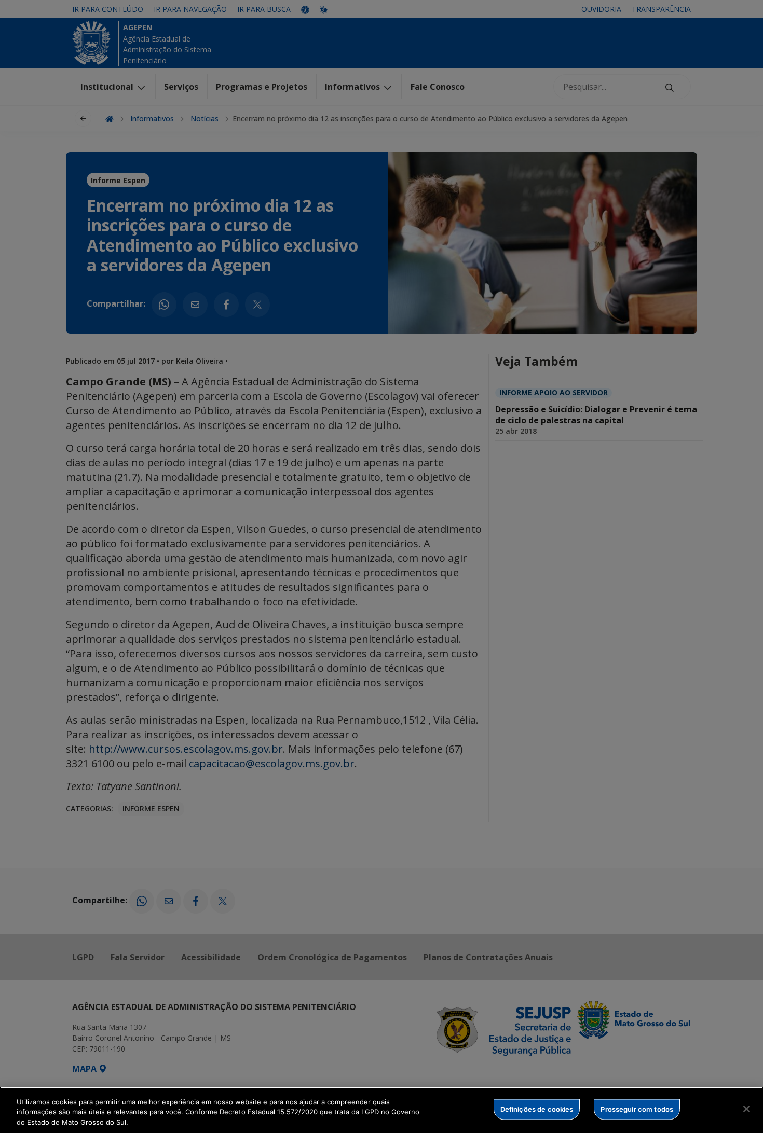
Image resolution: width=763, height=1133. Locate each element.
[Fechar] (746, 1108)
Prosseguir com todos (637, 1108)
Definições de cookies (537, 1108)
